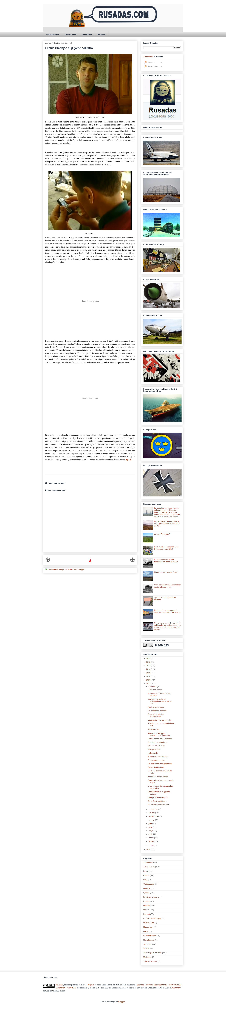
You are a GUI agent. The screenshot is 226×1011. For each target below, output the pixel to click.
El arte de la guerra (151, 897)
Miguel (91, 984)
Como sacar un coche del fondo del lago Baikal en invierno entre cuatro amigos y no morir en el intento (167, 626)
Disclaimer (101, 34)
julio (150, 823)
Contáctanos (87, 34)
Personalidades (149, 936)
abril (150, 834)
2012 (148, 683)
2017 (148, 666)
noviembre (153, 809)
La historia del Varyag (152, 918)
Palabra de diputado (156, 746)
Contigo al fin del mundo (158, 797)
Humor (146, 910)
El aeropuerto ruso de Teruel (166, 572)
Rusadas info (148, 940)
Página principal (52, 34)
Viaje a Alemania (150, 961)
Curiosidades (148, 884)
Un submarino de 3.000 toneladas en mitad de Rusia (166, 560)
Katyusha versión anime (158, 777)
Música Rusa (148, 923)
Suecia (146, 948)
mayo (151, 831)
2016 (148, 669)
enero (151, 845)
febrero (151, 841)
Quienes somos (70, 34)
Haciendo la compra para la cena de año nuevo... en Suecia (167, 611)
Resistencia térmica (156, 707)
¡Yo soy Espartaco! (162, 534)
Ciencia (146, 875)
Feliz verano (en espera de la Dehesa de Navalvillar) (166, 548)
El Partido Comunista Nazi (159, 805)
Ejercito (146, 893)
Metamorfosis (153, 729)
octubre (151, 813)
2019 (148, 658)
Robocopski (153, 753)
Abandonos (148, 862)
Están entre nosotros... (157, 760)
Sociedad (147, 944)
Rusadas (59, 984)
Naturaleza (147, 927)
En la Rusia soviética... (157, 801)
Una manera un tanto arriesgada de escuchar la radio (159, 701)
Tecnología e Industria (152, 953)
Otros (145, 931)
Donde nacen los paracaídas (160, 739)
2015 (148, 673)
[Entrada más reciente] (47, 561)
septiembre (153, 816)
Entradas (150, 62)
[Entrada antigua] (132, 561)
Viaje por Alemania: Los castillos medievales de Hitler (167, 586)
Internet (146, 914)
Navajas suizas (154, 749)
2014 (148, 676)
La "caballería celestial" (157, 711)
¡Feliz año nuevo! (155, 690)
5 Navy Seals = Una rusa (158, 756)
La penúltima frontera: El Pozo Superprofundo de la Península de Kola (167, 523)
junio (150, 827)
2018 (148, 662)
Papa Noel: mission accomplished (156, 715)
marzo (151, 838)
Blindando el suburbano (158, 742)
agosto (151, 820)
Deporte (146, 888)
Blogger (121, 1002)
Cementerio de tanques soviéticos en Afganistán (159, 734)
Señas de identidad (156, 767)
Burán (145, 871)
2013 (148, 680)
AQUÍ (128, 459)
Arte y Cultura (149, 867)
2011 (148, 849)
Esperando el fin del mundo (159, 720)
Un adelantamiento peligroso (160, 764)
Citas (145, 880)
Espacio (146, 901)
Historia (146, 905)
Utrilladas (147, 957)
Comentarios (152, 66)
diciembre (152, 686)
